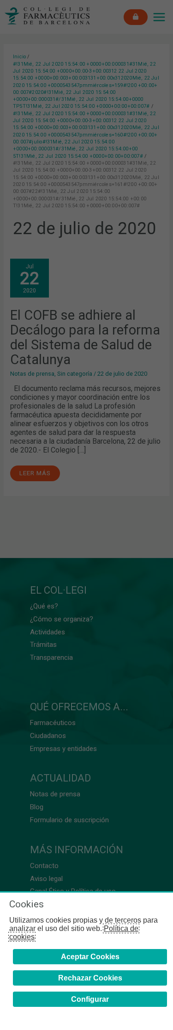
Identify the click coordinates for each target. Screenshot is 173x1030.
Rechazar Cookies (90, 978)
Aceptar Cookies (90, 957)
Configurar (90, 999)
